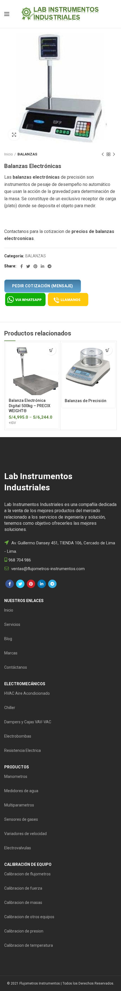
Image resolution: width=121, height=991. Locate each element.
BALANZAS (27, 154)
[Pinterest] (35, 266)
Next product (114, 154)
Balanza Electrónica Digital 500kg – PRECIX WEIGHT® (29, 405)
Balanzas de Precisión (85, 400)
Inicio (8, 154)
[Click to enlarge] (14, 134)
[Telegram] (49, 266)
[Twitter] (28, 266)
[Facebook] (21, 266)
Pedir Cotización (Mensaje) (42, 286)
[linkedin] (42, 266)
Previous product (103, 154)
